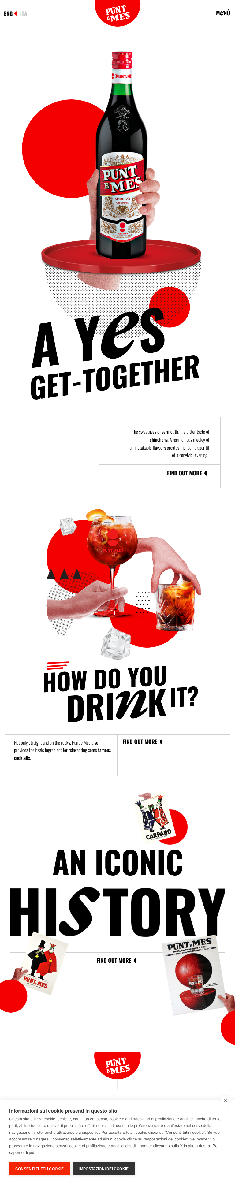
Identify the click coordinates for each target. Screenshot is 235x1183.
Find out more (184, 473)
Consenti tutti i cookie (39, 1169)
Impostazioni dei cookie (104, 1169)
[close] (225, 1100)
